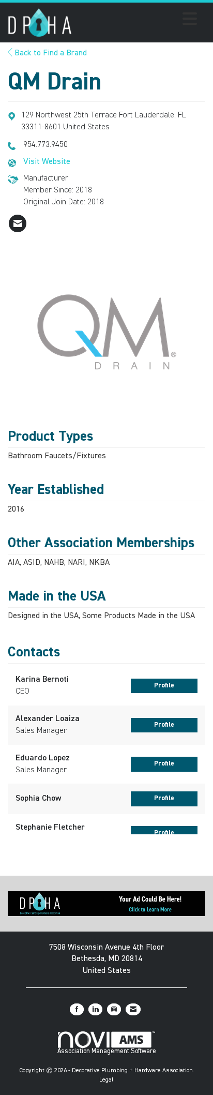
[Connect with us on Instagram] (114, 1009)
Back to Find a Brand (49, 53)
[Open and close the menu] (137, 20)
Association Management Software (106, 1051)
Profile (164, 685)
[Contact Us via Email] (133, 1009)
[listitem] (17, 223)
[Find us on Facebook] (77, 1009)
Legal (106, 1080)
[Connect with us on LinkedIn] (95, 1009)
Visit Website (46, 162)
